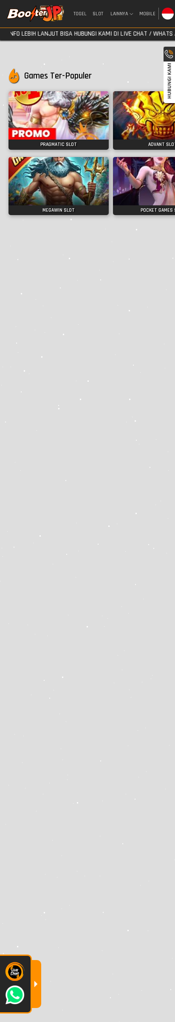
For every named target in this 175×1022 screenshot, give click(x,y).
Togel (80, 14)
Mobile (147, 14)
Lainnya (119, 14)
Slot (98, 14)
